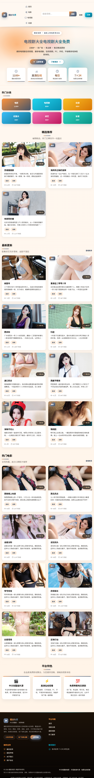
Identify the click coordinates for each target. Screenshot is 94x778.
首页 (30, 6)
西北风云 (54, 493)
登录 (80, 15)
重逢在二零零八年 (58, 283)
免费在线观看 (85, 770)
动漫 (30, 23)
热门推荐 (52, 734)
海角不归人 (9, 429)
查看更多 (89, 250)
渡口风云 (8, 380)
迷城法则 (8, 542)
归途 (52, 331)
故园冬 (7, 283)
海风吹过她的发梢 (58, 170)
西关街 (7, 331)
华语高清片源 (75, 770)
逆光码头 (54, 542)
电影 (30, 12)
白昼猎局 (8, 639)
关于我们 (10, 756)
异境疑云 (54, 590)
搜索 (73, 14)
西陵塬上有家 (10, 493)
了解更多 (54, 62)
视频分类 (52, 727)
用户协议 (10, 760)
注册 (88, 15)
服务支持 (10, 749)
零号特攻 (8, 590)
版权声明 (10, 753)
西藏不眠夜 (55, 380)
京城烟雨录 (9, 170)
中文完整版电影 (64, 770)
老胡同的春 (9, 218)
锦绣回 (53, 429)
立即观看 (39, 62)
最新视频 (52, 731)
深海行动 (54, 639)
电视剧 (30, 17)
